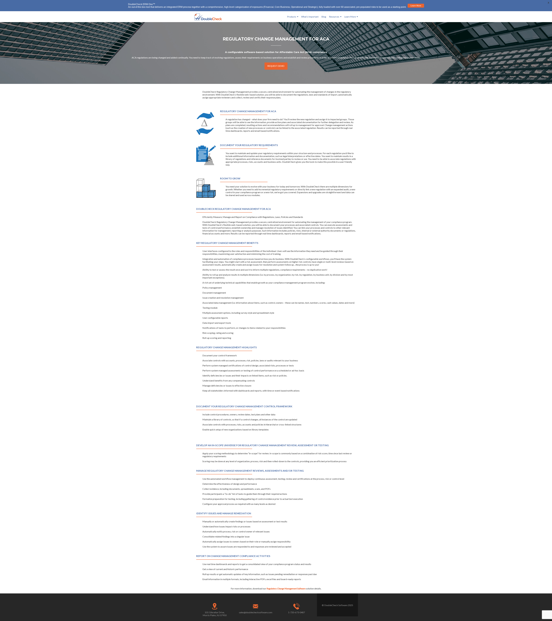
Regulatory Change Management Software (286, 588)
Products (291, 16)
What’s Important (310, 16)
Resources (334, 16)
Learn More (350, 16)
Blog (323, 16)
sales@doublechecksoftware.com (255, 612)
